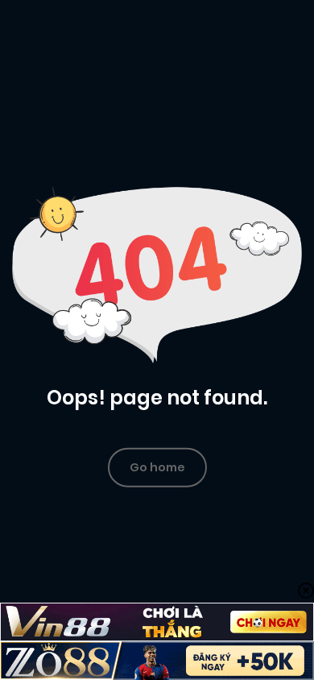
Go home (157, 466)
